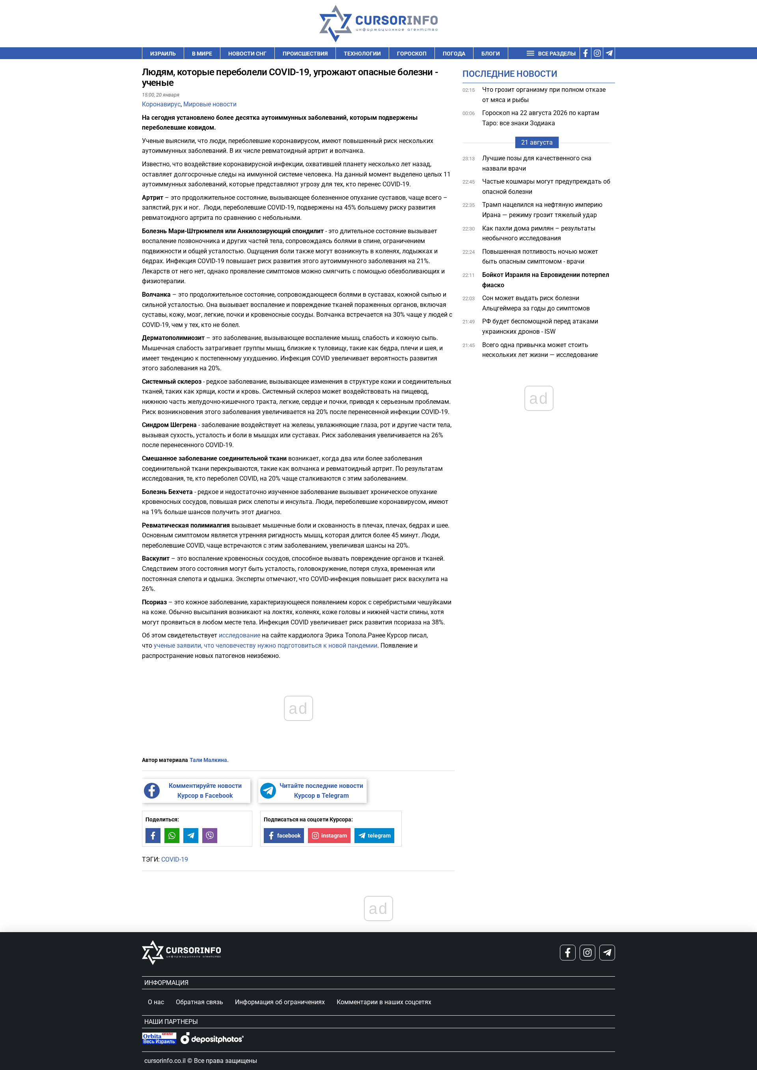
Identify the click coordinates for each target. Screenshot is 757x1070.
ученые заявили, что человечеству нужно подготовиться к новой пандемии (265, 645)
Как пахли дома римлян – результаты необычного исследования (538, 233)
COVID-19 (174, 859)
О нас (156, 1002)
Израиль (163, 53)
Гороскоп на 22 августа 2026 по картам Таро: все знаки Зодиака (540, 118)
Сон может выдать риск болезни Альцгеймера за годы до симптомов (536, 303)
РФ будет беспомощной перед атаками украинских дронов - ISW (540, 326)
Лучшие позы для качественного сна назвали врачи (536, 163)
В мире (202, 53)
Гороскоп (412, 53)
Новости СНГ (247, 53)
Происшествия (305, 53)
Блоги (490, 53)
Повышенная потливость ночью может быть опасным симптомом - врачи (540, 257)
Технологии (362, 53)
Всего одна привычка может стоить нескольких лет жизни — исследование (540, 350)
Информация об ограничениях (280, 1002)
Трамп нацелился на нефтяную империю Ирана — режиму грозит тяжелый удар (542, 210)
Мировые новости (210, 104)
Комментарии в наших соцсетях (384, 1002)
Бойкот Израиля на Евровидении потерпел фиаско (545, 280)
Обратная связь (199, 1002)
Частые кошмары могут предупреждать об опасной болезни (546, 186)
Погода (454, 53)
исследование (239, 635)
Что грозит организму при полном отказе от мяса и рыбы (544, 95)
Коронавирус (161, 104)
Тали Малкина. (209, 760)
